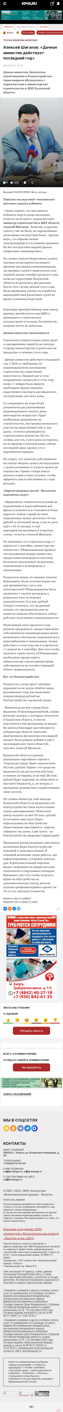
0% (8, 1020)
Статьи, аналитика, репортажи (20, 40)
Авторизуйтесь (31, 1067)
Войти (58, 3)
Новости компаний (17, 1094)
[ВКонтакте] (5, 909)
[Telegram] (19, 909)
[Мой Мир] (14, 909)
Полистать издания (14, 1199)
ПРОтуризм (28, 32)
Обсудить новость (31, 1030)
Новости (8, 27)
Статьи (43, 27)
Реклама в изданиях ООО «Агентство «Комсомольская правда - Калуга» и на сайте (31, 1233)
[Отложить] (25, 182)
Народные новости (26, 27)
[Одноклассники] (10, 909)
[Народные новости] (52, 3)
